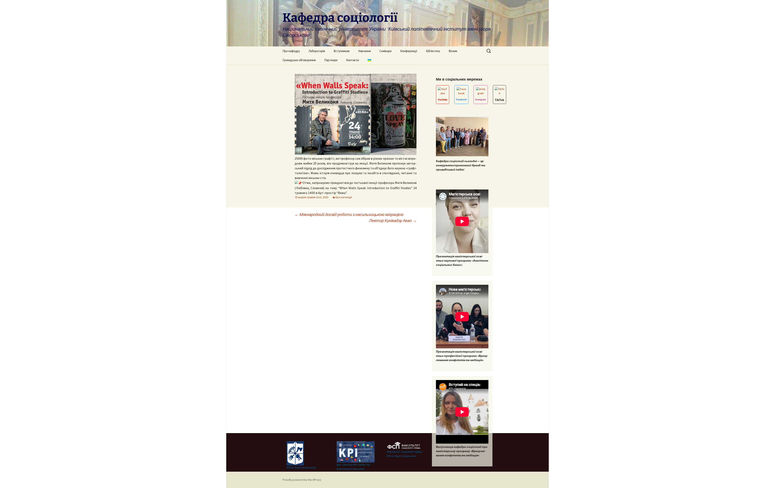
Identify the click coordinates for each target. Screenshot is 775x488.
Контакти (352, 60)
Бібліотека (433, 51)
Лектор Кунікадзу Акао (393, 220)
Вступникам (342, 51)
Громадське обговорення (299, 60)
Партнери (330, 60)
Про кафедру (291, 51)
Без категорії (344, 197)
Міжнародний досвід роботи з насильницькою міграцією (349, 214)
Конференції (408, 51)
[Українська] (369, 60)
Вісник (453, 51)
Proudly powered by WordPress (302, 480)
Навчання (364, 51)
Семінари (385, 51)
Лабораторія (317, 51)
